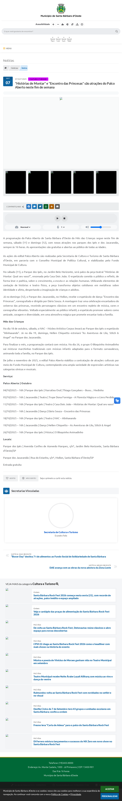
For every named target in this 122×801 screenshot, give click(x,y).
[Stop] (64, 218)
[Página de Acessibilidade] (82, 24)
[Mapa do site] (77, 24)
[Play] (57, 218)
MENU (9, 48)
